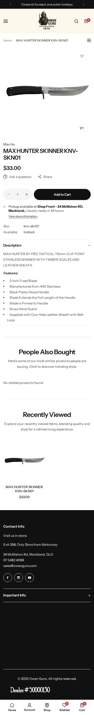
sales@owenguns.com (20, 566)
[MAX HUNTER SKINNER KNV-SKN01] (24, 460)
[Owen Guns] (47, 21)
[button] (10, 4)
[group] (47, 91)
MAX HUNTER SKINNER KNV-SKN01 (24, 489)
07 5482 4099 (13, 560)
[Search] (76, 21)
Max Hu (9, 144)
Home (7, 40)
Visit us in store (14, 536)
